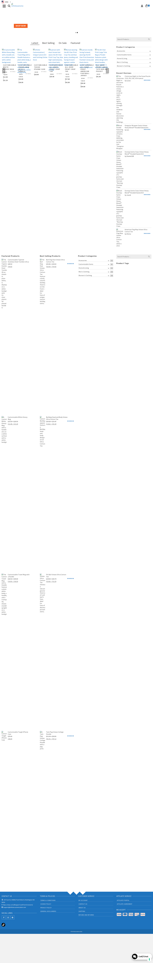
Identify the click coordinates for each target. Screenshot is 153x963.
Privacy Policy (46, 908)
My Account (83, 900)
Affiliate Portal (123, 900)
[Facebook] (4, 917)
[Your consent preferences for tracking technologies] (149, 959)
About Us (82, 908)
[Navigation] (4, 6)
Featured (75, 43)
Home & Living (122, 58)
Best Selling (48, 43)
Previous (3, 70)
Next (107, 70)
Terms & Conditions (48, 900)
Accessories (121, 51)
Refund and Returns (86, 915)
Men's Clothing (122, 62)
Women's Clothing (123, 66)
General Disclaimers (48, 911)
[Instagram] (8, 917)
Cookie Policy (45, 904)
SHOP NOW (21, 26)
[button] (6, 2)
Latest (35, 43)
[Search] (9, 6)
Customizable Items (124, 55)
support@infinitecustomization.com (15, 907)
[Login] (142, 6)
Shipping (82, 911)
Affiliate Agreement (124, 904)
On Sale (63, 43)
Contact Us (83, 904)
